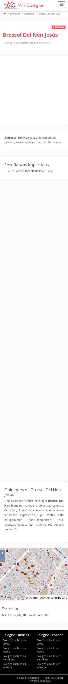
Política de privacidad (28, 677)
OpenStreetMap (39, 598)
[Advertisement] (34, 90)
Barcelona (15, 13)
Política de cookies (53, 677)
